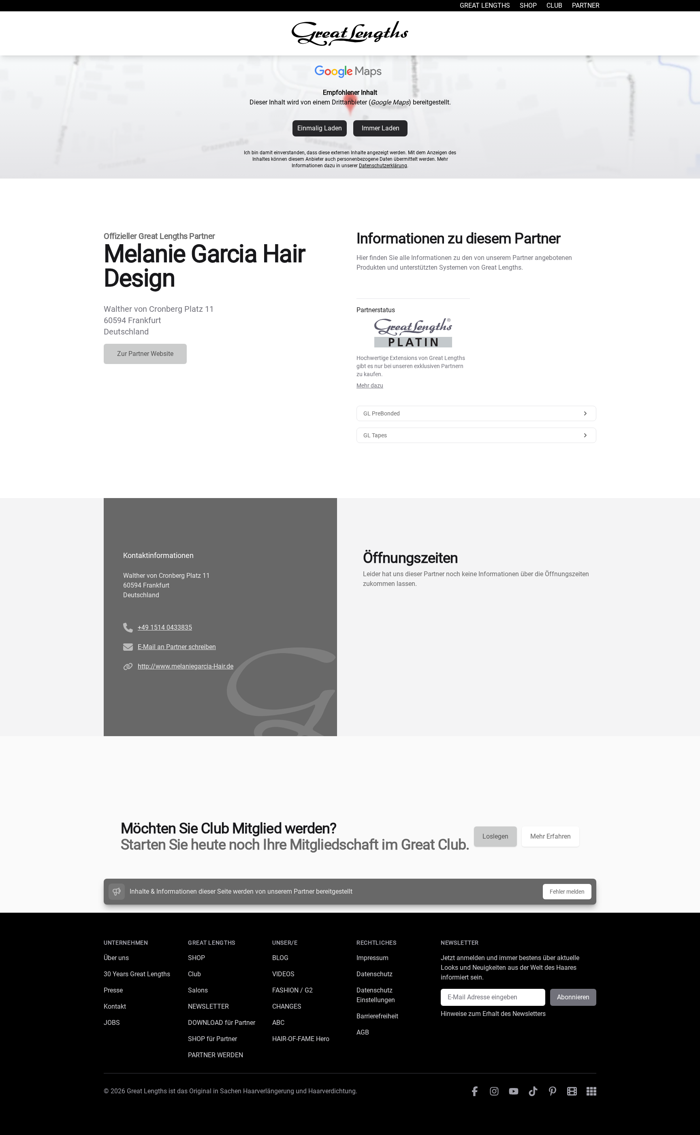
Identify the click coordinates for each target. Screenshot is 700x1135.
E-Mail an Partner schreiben (177, 647)
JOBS (112, 1022)
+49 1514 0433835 (165, 627)
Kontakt (115, 1006)
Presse (113, 990)
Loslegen (495, 836)
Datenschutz (374, 974)
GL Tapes (375, 435)
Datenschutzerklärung (383, 165)
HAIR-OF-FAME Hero (300, 1039)
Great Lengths (485, 5)
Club (554, 5)
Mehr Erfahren (550, 836)
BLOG (280, 958)
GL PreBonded (381, 413)
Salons (198, 990)
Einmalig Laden (319, 128)
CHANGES (286, 1006)
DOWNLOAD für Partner (221, 1022)
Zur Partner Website (145, 354)
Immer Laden (380, 128)
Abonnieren (573, 997)
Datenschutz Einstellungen (375, 995)
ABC (278, 1022)
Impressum (372, 958)
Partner (586, 5)
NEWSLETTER (208, 1006)
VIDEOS (283, 974)
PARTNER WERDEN (215, 1055)
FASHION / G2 (292, 990)
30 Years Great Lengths (137, 974)
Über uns (116, 958)
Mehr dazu (369, 385)
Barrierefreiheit (377, 1016)
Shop (528, 5)
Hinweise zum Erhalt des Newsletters (493, 1014)
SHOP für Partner (212, 1039)
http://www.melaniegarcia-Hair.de (185, 666)
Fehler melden (567, 891)
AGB (362, 1032)
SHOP (196, 958)
